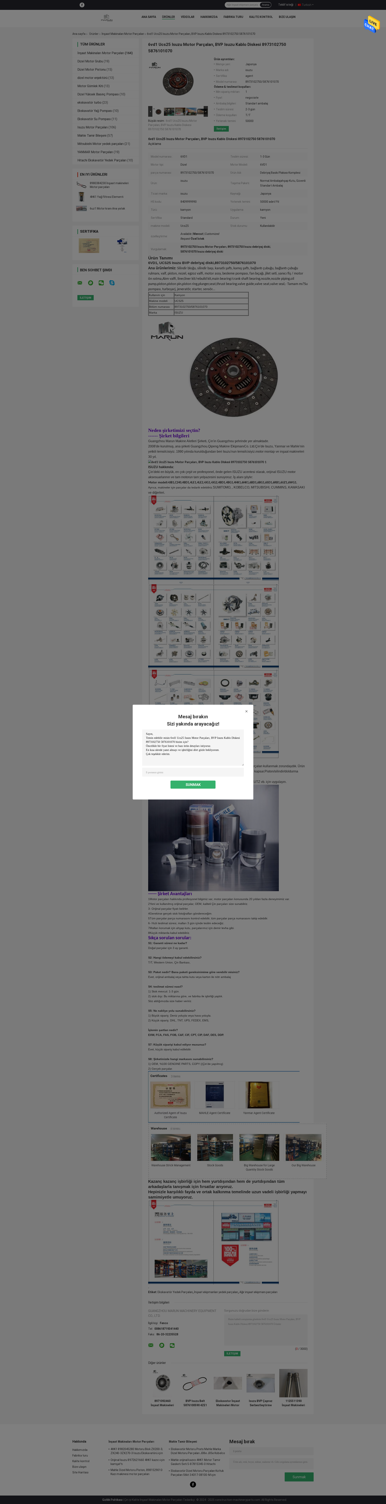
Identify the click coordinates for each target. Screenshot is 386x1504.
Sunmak (193, 784)
